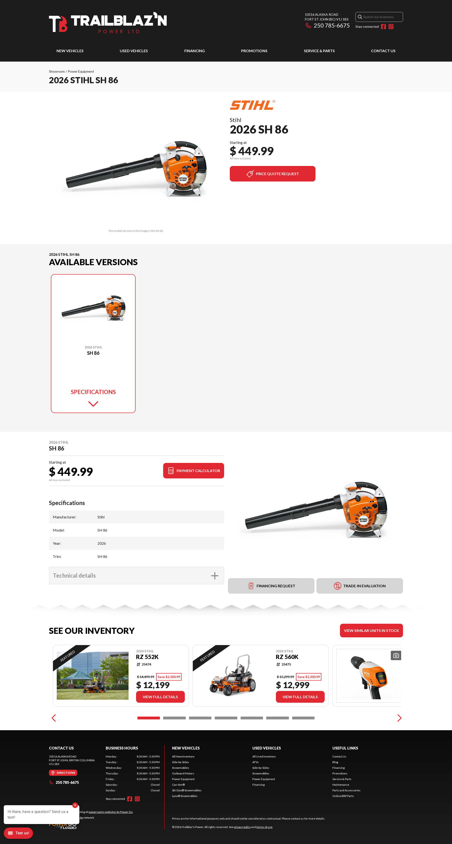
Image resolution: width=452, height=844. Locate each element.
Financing (194, 50)
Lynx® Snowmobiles (185, 796)
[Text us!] (18, 834)
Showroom (57, 71)
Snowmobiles (180, 767)
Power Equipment (81, 71)
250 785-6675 (332, 25)
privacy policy (242, 827)
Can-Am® (178, 784)
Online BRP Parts (343, 796)
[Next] (398, 718)
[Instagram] (391, 26)
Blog (335, 762)
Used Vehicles (134, 50)
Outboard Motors (183, 773)
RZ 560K (287, 657)
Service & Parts (319, 50)
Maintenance (340, 784)
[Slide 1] (148, 718)
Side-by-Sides (180, 762)
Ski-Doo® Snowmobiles (187, 790)
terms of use (264, 827)
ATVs (255, 762)
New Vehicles (70, 50)
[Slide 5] (252, 718)
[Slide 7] (303, 718)
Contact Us (383, 50)
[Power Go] (91, 825)
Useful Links (345, 748)
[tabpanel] (133, 773)
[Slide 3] (200, 718)
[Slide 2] (174, 718)
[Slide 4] (226, 718)
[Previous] (53, 718)
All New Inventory (183, 756)
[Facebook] (383, 26)
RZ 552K (147, 657)
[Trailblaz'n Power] (108, 23)
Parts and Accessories (346, 790)
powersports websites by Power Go (111, 812)
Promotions (254, 50)
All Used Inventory (264, 756)
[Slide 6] (277, 718)
